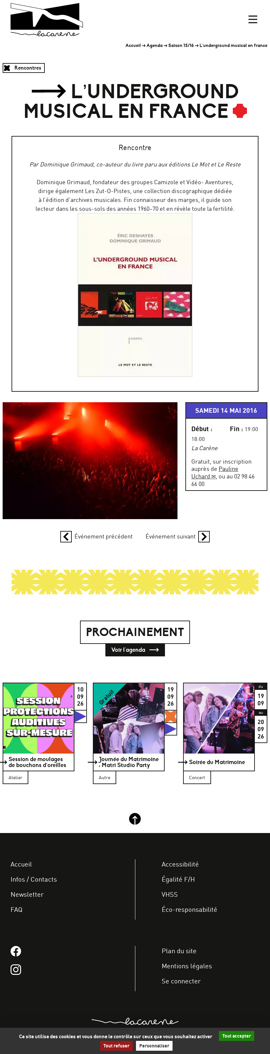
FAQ (16, 909)
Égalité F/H (178, 879)
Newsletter (27, 894)
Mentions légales (187, 966)
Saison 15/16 (181, 45)
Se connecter (181, 981)
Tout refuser (116, 1046)
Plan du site (179, 951)
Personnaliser (154, 1046)
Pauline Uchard (214, 472)
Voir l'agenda (129, 649)
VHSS (170, 894)
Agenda (155, 45)
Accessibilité (180, 864)
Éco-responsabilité (189, 909)
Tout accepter (236, 1036)
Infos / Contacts (34, 879)
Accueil (133, 45)
